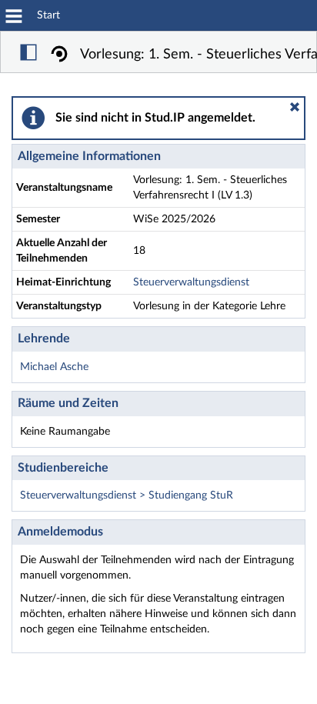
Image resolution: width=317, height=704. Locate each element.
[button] (295, 107)
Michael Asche (54, 367)
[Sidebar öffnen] (28, 54)
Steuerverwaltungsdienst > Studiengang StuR (126, 495)
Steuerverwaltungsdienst (191, 282)
